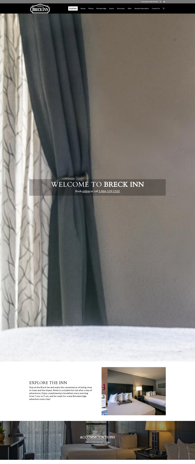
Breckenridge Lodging (101, 442)
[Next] (160, 391)
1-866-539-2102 (109, 191)
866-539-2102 (154, 1)
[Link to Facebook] (160, 1)
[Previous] (106, 391)
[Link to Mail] (164, 1)
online (86, 191)
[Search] (163, 8)
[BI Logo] (40, 8)
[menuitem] (73, 8)
